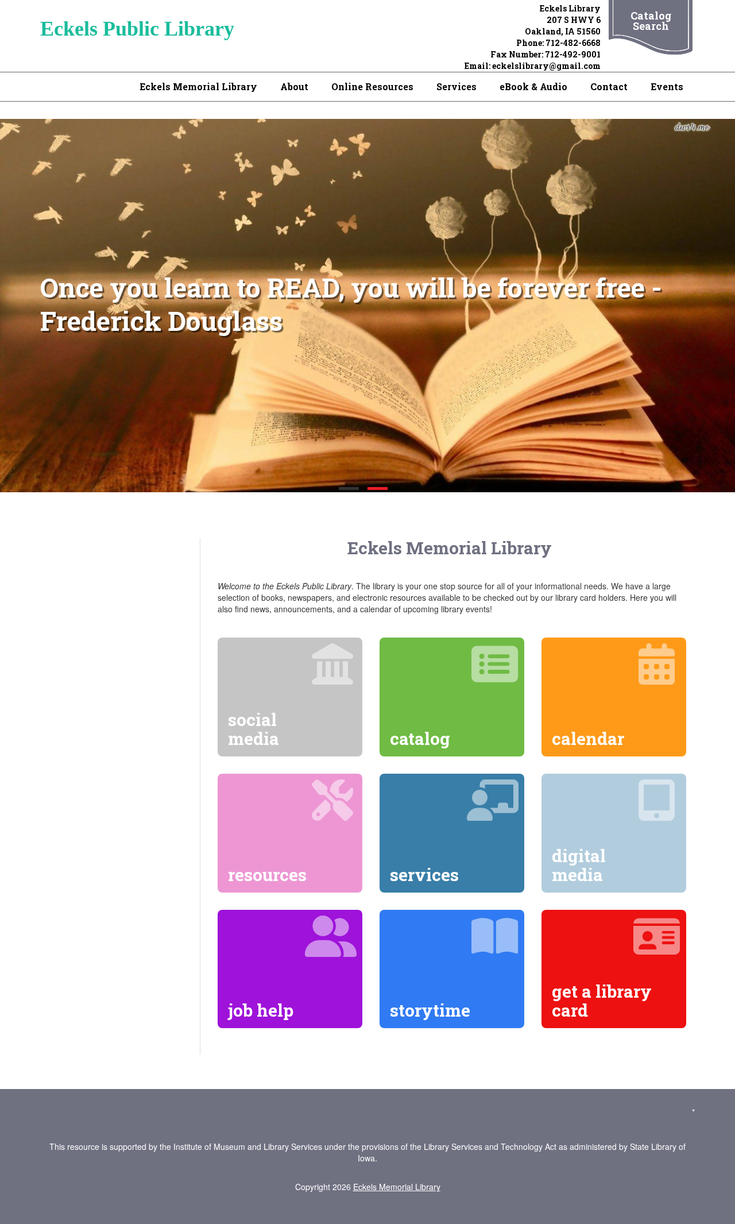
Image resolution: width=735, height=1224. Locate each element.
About (294, 86)
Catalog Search (650, 21)
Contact (609, 86)
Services (456, 86)
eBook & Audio (533, 86)
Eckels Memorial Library (198, 86)
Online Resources (372, 86)
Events (667, 86)
